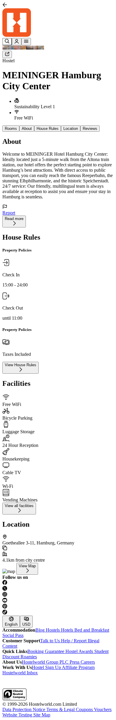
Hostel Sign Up (47, 667)
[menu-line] (26, 41)
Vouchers (103, 709)
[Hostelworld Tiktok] (58, 613)
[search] (7, 41)
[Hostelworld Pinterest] (58, 607)
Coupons (85, 709)
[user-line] (16, 41)
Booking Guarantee (46, 651)
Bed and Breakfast (91, 630)
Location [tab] (70, 128)
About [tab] (27, 128)
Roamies (29, 656)
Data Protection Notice (24, 709)
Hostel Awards (79, 651)
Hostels (53, 630)
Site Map (41, 714)
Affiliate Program (78, 667)
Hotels (67, 630)
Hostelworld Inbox (20, 672)
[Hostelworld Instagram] (58, 595)
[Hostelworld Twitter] (58, 589)
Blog (40, 630)
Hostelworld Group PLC (46, 662)
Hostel (8, 60)
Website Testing (17, 714)
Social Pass (12, 635)
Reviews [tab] (90, 128)
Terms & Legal (61, 709)
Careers (88, 662)
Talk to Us (50, 640)
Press (75, 662)
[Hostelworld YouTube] (58, 601)
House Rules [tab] (48, 128)
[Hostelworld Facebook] (58, 583)
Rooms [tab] (11, 128)
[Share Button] (7, 54)
